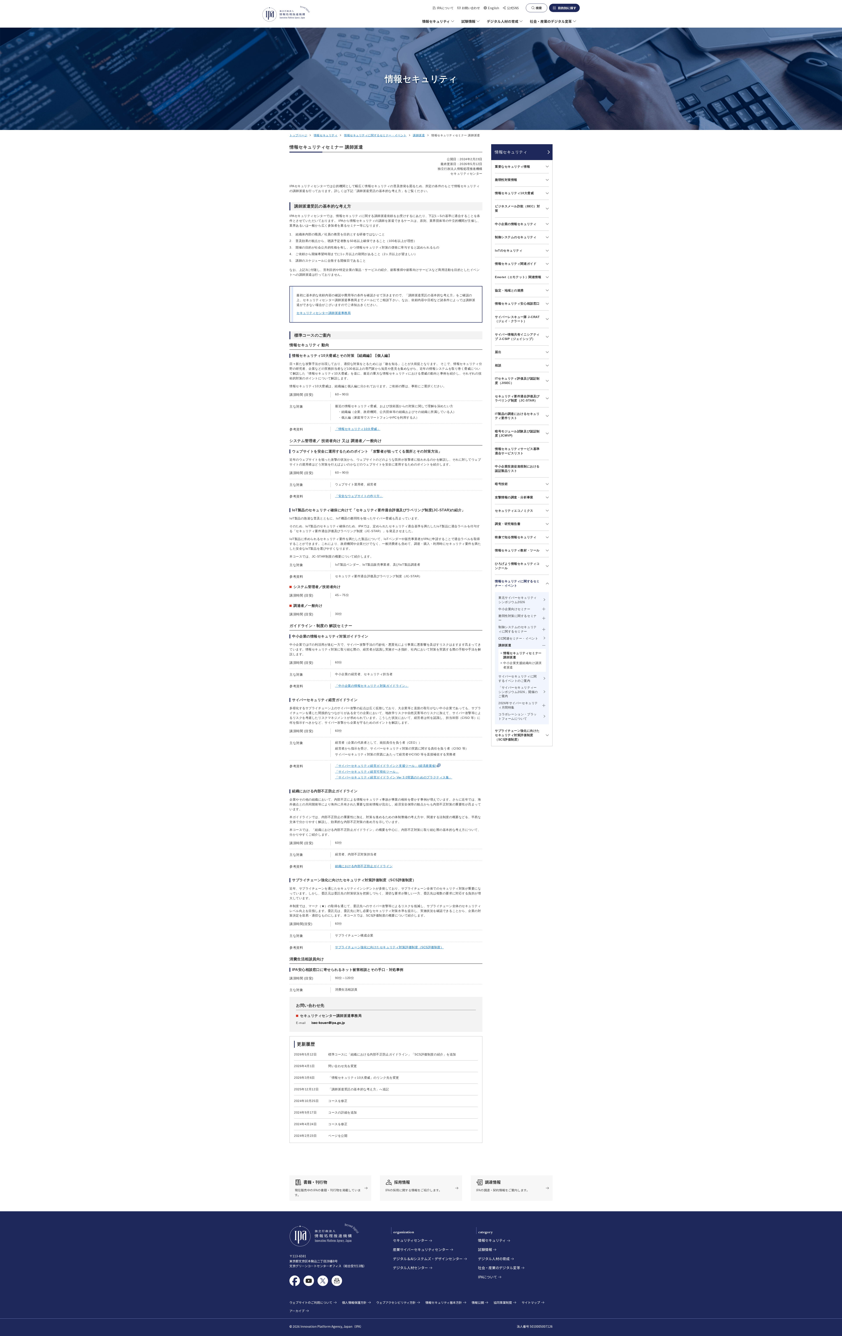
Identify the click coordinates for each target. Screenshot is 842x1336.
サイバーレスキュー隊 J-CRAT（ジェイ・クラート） (517, 319)
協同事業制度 (503, 1302)
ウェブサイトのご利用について (310, 1302)
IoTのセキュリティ (509, 250)
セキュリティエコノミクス (514, 510)
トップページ (298, 135)
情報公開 (478, 1302)
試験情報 (485, 1249)
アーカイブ (297, 1311)
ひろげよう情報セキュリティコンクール (517, 566)
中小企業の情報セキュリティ (515, 224)
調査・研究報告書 (507, 524)
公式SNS (513, 8)
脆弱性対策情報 (506, 179)
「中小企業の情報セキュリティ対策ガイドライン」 (372, 686)
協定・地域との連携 (509, 290)
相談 (498, 365)
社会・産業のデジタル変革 (499, 1267)
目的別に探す (567, 8)
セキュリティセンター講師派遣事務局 (323, 313)
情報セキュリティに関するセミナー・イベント (375, 135)
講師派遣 (419, 135)
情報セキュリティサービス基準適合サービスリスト (517, 451)
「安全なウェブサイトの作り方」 (359, 496)
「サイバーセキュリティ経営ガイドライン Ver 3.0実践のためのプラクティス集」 (393, 777)
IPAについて (445, 8)
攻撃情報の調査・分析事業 (514, 497)
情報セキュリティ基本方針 (443, 1302)
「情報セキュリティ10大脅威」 (357, 429)
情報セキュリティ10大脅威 (514, 193)
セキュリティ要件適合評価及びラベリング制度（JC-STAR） (517, 398)
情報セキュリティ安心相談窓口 (517, 303)
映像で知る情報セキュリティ (515, 537)
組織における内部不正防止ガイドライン (363, 866)
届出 (498, 352)
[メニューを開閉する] (546, 166)
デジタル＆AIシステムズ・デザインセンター (428, 1258)
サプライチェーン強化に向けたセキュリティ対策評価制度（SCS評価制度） (389, 947)
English (491, 8)
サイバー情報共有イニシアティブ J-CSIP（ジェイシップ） (517, 337)
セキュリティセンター (410, 1240)
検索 (539, 8)
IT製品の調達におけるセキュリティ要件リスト (517, 416)
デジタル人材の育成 (494, 1258)
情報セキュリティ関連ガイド (515, 263)
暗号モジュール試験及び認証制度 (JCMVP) (517, 433)
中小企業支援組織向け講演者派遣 (522, 665)
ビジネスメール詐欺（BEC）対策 (517, 208)
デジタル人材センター (410, 1267)
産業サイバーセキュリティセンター (421, 1249)
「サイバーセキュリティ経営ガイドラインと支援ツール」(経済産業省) (385, 765)
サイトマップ (531, 1302)
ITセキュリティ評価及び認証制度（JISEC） (517, 381)
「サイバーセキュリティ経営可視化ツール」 (367, 771)
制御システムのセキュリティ (515, 237)
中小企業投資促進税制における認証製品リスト (517, 469)
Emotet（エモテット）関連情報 (518, 277)
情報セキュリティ (325, 135)
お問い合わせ (471, 8)
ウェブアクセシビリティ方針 (396, 1302)
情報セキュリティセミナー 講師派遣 (522, 655)
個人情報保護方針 (354, 1302)
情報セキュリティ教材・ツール (517, 550)
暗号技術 (501, 484)
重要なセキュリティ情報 (512, 166)
